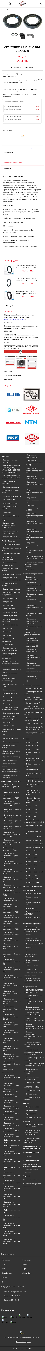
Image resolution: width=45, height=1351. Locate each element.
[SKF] (13, 439)
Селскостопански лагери (12, 544)
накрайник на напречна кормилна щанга (33, 974)
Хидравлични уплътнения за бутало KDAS (10, 856)
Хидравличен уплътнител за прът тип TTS (34, 484)
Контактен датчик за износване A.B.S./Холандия (32, 1071)
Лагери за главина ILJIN (34, 944)
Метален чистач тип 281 (34, 844)
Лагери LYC (7, 632)
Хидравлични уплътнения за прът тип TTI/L (11, 1234)
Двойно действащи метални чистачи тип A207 (34, 759)
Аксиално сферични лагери (9, 765)
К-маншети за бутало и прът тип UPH (12, 816)
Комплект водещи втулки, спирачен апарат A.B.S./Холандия (33, 1052)
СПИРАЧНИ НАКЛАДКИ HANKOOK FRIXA (33, 991)
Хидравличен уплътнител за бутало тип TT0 (12, 985)
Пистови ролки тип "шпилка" (9, 685)
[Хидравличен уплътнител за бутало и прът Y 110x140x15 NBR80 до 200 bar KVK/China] (9, 295)
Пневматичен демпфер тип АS (34, 614)
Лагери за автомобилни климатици (11, 620)
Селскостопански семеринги (8, 482)
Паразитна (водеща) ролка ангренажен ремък (11, 770)
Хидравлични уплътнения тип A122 (11, 1090)
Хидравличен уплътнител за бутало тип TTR (12, 993)
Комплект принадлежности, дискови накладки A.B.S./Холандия (33, 1026)
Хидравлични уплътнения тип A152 (11, 1101)
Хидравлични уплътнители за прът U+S (12, 1182)
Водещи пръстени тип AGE (32, 919)
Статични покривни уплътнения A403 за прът (33, 698)
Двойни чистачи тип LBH (35, 872)
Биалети (28, 951)
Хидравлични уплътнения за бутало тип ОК (12, 954)
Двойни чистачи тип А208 (32, 765)
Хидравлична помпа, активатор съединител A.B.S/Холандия (32, 1132)
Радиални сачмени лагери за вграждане (11, 594)
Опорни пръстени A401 (34, 688)
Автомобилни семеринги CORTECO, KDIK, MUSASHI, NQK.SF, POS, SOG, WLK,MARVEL (11, 469)
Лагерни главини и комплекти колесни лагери (11, 579)
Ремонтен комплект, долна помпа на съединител (32, 1140)
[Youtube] (8, 1304)
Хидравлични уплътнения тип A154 (11, 1113)
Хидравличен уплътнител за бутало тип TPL (12, 1009)
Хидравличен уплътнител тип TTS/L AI (35, 477)
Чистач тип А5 (31, 851)
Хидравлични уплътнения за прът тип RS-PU (11, 1204)
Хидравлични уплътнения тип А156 (11, 1124)
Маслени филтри (32, 1110)
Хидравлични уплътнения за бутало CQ (12, 886)
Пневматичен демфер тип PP (34, 628)
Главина (28, 935)
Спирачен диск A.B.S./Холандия (33, 997)
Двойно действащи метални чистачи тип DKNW (33, 800)
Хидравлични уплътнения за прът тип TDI (11, 1226)
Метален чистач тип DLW (33, 774)
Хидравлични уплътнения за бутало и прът (10, 787)
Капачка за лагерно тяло (11, 713)
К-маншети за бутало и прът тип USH (12, 822)
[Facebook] (4, 1304)
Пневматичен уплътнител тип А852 (33, 584)
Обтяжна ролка (8, 726)
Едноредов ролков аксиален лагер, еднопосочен (9, 656)
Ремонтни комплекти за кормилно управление (32, 1147)
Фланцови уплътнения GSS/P (33, 713)
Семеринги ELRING (10, 503)
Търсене (25, 1269)
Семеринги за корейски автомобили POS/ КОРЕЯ (11, 477)
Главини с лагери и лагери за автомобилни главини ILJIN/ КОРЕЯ (32, 929)
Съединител (27, 1121)
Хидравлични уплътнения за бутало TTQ (10, 1033)
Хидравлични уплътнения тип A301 (11, 939)
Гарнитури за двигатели (32, 886)
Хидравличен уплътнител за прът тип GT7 (34, 524)
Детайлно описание (13, 163)
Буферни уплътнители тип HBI (34, 552)
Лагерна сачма (8, 722)
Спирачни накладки (33, 1090)
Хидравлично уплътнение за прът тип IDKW (34, 537)
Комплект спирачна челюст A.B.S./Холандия (33, 1014)
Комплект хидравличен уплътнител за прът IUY (34, 557)
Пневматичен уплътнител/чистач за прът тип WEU (33, 621)
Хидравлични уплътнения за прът (9, 1071)
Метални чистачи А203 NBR (33, 832)
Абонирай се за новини (13, 375)
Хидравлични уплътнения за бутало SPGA (10, 1048)
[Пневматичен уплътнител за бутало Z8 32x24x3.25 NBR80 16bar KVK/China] (9, 282)
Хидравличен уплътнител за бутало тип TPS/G (12, 1001)
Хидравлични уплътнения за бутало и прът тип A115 (11, 804)
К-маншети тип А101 (11, 792)
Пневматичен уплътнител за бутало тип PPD (35, 679)
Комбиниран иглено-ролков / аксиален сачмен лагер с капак (11, 664)
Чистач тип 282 (31, 816)
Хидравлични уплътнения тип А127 (11, 934)
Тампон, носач (31, 969)
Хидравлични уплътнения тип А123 (11, 928)
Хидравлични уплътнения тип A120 (11, 1084)
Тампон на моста (32, 966)
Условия (4, 1277)
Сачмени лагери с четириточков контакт (10, 649)
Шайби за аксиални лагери (9, 674)
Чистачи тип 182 (31, 806)
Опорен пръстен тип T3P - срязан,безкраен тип (33, 728)
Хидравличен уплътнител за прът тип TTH (34, 492)
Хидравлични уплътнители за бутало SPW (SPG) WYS (11, 1056)
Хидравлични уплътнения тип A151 (11, 1096)
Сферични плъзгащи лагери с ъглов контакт (10, 708)
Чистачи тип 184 (31, 813)
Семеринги (10, 9)
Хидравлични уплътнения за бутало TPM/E (10, 1017)
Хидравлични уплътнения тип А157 (11, 1130)
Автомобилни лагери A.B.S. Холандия (10, 532)
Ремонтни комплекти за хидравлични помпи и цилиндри (33, 564)
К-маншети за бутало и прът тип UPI (12, 827)
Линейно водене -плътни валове (11, 730)
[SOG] (31, 395)
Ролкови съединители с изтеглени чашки (11, 752)
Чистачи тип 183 (31, 809)
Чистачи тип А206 (32, 749)
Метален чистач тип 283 (34, 847)
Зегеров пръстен (9, 690)
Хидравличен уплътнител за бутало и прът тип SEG (11, 834)
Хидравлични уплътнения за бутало (9, 849)
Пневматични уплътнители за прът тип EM (35, 608)
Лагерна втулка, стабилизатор (30, 955)
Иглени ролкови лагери (11, 589)
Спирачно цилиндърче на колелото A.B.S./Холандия (34, 1064)
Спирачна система (30, 987)
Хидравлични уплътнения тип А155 (11, 1118)
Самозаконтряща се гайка (12, 697)
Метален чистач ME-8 (33, 840)
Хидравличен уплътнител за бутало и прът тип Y (11, 842)
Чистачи (26, 739)
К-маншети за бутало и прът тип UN (12, 810)
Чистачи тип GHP (32, 879)
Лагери (3, 520)
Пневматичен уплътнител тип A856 (33, 601)
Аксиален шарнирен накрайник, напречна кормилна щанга (32, 981)
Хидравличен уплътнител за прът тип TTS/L (34, 471)
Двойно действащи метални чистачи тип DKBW (33, 792)
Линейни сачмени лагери (12, 669)
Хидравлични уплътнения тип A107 (11, 797)
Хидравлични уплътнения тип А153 (11, 1107)
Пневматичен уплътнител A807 (32, 651)
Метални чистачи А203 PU (33, 827)
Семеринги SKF (9, 512)
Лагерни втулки (8, 605)
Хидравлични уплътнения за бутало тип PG (12, 879)
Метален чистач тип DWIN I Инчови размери (34, 780)
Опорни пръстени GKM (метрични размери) (33, 719)
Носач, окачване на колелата (31, 961)
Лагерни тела (8, 602)
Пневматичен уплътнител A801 (32, 639)
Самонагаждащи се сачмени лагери (9, 564)
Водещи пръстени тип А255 (32, 898)
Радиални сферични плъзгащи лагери (9, 718)
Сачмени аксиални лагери (12, 554)
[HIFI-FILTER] (13, 423)
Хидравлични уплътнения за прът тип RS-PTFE (34, 508)
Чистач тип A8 (31, 868)
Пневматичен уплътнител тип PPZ (33, 664)
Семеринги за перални (11, 487)
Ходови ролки (8, 644)
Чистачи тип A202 (32, 742)
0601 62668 (15, 1300)
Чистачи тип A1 (31, 854)
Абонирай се (10, 306)
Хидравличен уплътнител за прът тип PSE (34, 500)
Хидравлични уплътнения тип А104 (11, 905)
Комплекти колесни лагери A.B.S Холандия (32, 939)
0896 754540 (15, 1296)
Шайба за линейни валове (9, 746)
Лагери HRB (7, 635)
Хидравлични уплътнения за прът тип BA (11, 1189)
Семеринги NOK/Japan (11, 516)
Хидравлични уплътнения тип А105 (11, 911)
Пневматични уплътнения (33, 574)
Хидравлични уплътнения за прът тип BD (11, 1175)
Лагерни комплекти (10, 598)
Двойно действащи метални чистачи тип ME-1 (34, 821)
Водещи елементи (29, 890)
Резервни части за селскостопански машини (32, 1165)
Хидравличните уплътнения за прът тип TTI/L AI (11, 1241)
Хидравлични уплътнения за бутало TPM (10, 946)
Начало (3, 9)
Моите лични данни (23, 1342)
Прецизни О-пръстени (31, 1152)
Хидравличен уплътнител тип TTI (33, 456)
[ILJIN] (13, 395)
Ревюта (7, 168)
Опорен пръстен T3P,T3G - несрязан (34, 734)
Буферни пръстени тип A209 (12, 1141)
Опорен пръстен (9, 609)
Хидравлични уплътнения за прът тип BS (11, 1078)
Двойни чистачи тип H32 (35, 861)
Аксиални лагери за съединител (9, 776)
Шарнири (29, 947)
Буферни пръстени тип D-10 (12, 1168)
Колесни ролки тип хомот (12, 742)
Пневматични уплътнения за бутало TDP (33, 657)
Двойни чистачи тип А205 (32, 754)
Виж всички (8, 379)
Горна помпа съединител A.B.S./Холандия (33, 1126)
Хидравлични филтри (33, 1117)
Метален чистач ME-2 (33, 837)
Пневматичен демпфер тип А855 (34, 595)
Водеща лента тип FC (33, 908)
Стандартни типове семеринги (23, 9)
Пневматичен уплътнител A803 (32, 645)
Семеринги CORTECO (11, 500)
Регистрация (26, 1260)
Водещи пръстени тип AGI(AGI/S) (32, 913)
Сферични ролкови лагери (9, 584)
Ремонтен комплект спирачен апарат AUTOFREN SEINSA (32, 1085)
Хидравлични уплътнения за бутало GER (10, 1025)
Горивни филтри (31, 1114)
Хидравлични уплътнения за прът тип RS (11, 1196)
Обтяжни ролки (8, 735)
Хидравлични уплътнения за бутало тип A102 (12, 893)
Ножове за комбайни (31, 1180)
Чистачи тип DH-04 (33, 882)
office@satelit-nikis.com (18, 1292)
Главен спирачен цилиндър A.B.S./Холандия (34, 1019)
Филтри (26, 1103)
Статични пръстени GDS (34, 723)
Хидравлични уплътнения (11, 781)
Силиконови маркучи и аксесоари (32, 1185)
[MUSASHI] (31, 410)
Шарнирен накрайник (11, 738)
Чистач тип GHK (31, 875)
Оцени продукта (8, 152)
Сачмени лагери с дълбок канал (11, 549)
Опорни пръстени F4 (33, 703)
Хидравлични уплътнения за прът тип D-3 (11, 1161)
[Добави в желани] (39, 129)
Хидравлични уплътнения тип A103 (11, 900)
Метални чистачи (32, 770)
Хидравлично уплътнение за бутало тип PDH (12, 970)
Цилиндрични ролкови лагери (10, 570)
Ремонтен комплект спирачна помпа (32, 1078)
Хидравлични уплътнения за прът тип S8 (11, 1218)
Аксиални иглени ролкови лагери (9, 680)
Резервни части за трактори (31, 1171)
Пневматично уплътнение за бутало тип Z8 (35, 671)
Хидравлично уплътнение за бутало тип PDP (12, 978)
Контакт (25, 1264)
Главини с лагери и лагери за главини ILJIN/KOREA (9, 525)
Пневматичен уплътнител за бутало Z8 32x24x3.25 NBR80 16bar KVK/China (26, 280)
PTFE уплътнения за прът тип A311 (11, 1147)
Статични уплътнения (31, 685)
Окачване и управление (32, 923)
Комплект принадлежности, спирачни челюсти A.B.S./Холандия (33, 1035)
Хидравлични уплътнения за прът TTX (34, 530)
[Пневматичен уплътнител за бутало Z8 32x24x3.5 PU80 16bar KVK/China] (9, 270)
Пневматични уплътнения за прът (31, 578)
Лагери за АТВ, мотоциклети (8, 640)
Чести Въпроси (7, 1273)
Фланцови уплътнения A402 (33, 693)
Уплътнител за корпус (11, 612)
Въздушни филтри (32, 1107)
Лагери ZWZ (7, 628)
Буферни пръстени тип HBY (12, 1211)
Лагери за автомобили (11, 625)
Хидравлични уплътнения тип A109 (11, 917)
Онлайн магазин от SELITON (22, 1349)
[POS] (13, 410)
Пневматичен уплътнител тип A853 (33, 589)
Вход (3, 1269)
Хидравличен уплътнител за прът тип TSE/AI (34, 463)
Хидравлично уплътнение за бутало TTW (10, 1040)
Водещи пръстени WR (33, 893)
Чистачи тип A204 (32, 745)
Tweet (31, 148)
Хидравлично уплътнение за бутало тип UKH (12, 1064)
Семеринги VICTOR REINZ (10, 508)
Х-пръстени (27, 1156)
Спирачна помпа (31, 1094)
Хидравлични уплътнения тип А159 (11, 1135)
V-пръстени (30, 570)
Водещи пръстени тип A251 (32, 904)
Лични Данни (27, 1273)
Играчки (26, 1176)
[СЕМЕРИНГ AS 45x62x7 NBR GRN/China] (22, 29)
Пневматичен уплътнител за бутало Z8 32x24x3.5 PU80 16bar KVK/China (27, 267)
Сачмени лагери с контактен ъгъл (9, 558)
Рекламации (6, 1260)
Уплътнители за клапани (12, 496)
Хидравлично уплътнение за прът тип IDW (34, 545)
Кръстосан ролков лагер (11, 757)
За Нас (4, 1264)
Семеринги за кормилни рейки (11, 492)
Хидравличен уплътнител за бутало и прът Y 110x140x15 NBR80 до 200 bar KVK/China (26, 293)
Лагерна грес (7, 700)
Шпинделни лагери (10, 760)
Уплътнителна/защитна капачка (33, 1098)
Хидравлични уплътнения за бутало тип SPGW (12, 871)
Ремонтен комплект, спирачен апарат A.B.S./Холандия (33, 1044)
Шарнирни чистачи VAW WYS (33, 786)
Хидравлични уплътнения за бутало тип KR (12, 864)
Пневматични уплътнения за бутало (32, 634)
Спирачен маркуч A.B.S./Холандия (34, 1059)
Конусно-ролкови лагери (12, 574)
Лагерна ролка (8, 704)
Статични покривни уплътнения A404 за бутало (34, 708)
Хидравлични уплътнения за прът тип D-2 (11, 1154)
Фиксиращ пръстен (10, 616)
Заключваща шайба (10, 693)
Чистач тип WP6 (31, 858)
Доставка (5, 1282)
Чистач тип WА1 (31, 865)
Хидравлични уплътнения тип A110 (11, 922)
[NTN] (31, 423)
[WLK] (31, 439)
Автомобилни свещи (31, 1160)
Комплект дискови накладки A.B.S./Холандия (33, 1008)
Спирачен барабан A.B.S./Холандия (34, 1002)
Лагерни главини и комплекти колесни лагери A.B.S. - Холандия (11, 539)
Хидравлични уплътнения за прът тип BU (34, 516)
